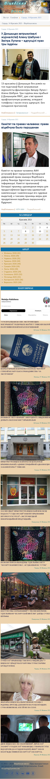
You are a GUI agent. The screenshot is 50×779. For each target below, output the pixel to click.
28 (18, 243)
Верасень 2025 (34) (12, 282)
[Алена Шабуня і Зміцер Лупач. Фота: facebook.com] (25, 64)
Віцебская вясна (21, 764)
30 (33, 243)
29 (26, 243)
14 (18, 235)
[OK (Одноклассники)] (33, 773)
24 (40, 239)
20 (11, 239)
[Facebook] (12, 773)
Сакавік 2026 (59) (12, 266)
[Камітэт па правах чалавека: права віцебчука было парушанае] (25, 149)
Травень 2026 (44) (12, 261)
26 (4, 243)
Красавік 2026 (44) (12, 264)
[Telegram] (7, 773)
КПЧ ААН (20, 209)
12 (4, 235)
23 (33, 239)
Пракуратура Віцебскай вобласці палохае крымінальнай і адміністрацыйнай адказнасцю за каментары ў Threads (25, 464)
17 (40, 235)
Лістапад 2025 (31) (12, 277)
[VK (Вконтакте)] (22, 773)
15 (26, 235)
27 (11, 243)
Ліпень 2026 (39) (11, 256)
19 (4, 239)
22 (26, 239)
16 (33, 235)
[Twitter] (17, 773)
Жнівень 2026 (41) (12, 253)
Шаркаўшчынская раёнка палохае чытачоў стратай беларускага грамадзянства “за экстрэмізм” (23, 371)
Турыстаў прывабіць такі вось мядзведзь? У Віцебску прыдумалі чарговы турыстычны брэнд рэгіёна (23, 663)
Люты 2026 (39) (11, 269)
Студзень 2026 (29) (12, 272)
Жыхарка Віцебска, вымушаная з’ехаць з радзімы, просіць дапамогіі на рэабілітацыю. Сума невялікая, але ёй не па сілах (24, 704)
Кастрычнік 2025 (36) (13, 280)
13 (11, 235)
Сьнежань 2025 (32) (13, 274)
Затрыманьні (22, 113)
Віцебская (15, 3)
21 (18, 239)
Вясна (17, 11)
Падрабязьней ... (39, 113)
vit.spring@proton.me (10, 768)
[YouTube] (27, 773)
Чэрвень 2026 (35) (12, 258)
